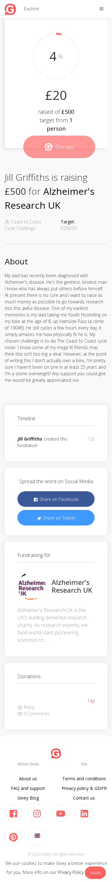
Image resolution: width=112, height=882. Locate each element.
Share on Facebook (58, 499)
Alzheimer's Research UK (72, 585)
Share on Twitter (59, 518)
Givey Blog (28, 798)
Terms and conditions (84, 779)
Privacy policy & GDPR (84, 788)
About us (28, 779)
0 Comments (36, 713)
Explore (31, 9)
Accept (95, 872)
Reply (28, 707)
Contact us (84, 798)
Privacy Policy (71, 872)
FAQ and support (28, 788)
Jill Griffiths (29, 439)
